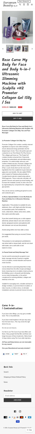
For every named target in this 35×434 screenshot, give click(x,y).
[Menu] (32, 4)
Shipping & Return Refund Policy (15, 377)
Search (6, 372)
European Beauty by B (14, 427)
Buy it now (17, 118)
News (6, 382)
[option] (10, 49)
